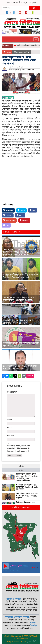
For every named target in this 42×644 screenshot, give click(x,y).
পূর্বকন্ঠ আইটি (31, 641)
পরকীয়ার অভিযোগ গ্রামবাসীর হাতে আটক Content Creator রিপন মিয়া (20, 276)
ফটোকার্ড (30, 376)
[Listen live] (6, 566)
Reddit (21, 215)
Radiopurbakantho (11, 570)
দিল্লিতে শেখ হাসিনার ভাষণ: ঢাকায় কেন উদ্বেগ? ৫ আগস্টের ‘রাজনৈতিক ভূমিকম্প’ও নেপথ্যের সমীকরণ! (19, 252)
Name (10, 419)
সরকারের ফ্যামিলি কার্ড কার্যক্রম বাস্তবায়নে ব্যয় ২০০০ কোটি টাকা (21, 344)
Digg (33, 210)
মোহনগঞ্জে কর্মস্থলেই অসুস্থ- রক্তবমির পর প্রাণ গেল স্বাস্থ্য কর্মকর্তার (20, 367)
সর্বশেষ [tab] (21, 466)
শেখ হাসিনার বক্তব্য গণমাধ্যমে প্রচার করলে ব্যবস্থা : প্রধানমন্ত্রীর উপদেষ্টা (18, 299)
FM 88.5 (26, 566)
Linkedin (8, 215)
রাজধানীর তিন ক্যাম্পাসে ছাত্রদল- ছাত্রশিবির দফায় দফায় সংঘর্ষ (17, 321)
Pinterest (25, 220)
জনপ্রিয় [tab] (21, 470)
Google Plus (10, 220)
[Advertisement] (21, 175)
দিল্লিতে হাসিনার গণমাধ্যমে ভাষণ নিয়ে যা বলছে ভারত (25, 503)
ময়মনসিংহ (25, 52)
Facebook (9, 210)
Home (8, 52)
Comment (12, 392)
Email (10, 427)
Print (7, 225)
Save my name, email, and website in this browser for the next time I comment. (19, 448)
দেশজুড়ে (19, 52)
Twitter (22, 210)
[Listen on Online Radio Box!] (38, 567)
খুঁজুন (34, 8)
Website (10, 435)
